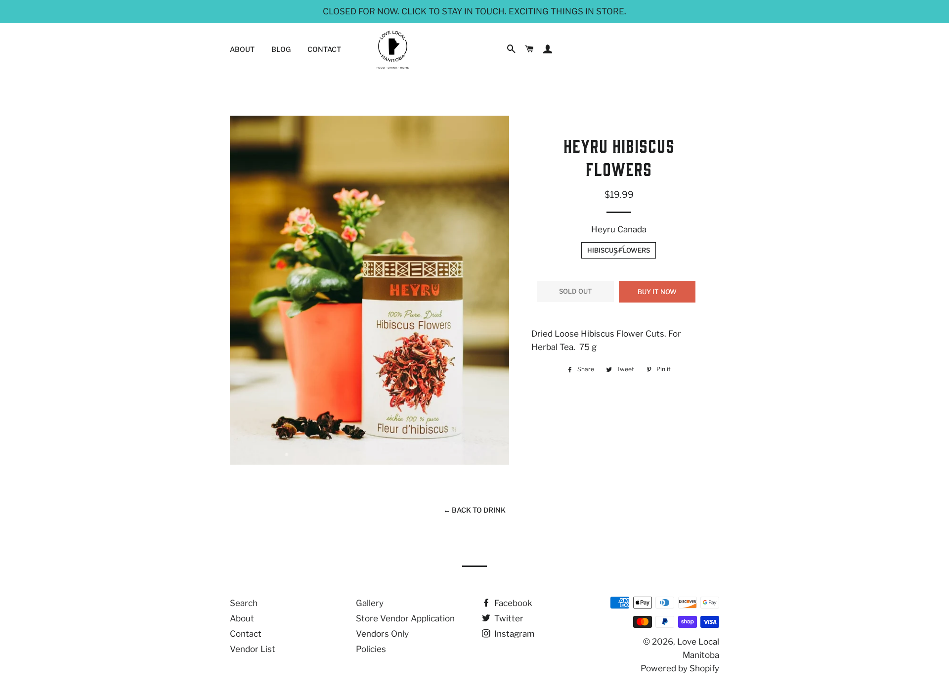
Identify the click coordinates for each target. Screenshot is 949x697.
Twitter (507, 618)
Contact (324, 49)
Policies (371, 649)
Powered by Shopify (680, 668)
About (242, 49)
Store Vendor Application (405, 618)
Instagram (513, 634)
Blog (281, 49)
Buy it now (657, 292)
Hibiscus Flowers (618, 250)
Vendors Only (382, 634)
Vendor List (252, 649)
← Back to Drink (474, 510)
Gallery (370, 603)
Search (244, 603)
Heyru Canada (619, 229)
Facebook (512, 603)
